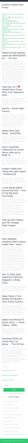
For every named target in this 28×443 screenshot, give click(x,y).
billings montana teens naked (11, 408)
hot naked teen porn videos (10, 431)
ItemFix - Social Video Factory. (9, 20)
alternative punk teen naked (10, 424)
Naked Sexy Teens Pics (8, 380)
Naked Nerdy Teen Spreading (9, 375)
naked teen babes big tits (10, 417)
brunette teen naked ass (9, 411)
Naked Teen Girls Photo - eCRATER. (10, 21)
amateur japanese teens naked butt (12, 414)
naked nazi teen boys (9, 421)
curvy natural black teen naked (11, 427)
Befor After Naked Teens (8, 370)
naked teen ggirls (8, 404)
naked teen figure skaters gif (11, 401)
